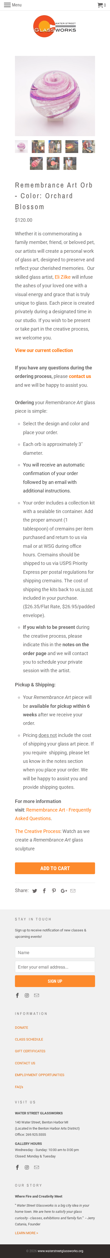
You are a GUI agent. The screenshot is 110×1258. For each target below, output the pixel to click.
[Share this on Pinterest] (53, 891)
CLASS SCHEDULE (29, 1039)
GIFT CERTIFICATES (30, 1051)
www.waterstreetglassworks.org (60, 1251)
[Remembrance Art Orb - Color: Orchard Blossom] (55, 96)
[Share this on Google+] (62, 891)
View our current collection (44, 350)
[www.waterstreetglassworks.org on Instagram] (27, 995)
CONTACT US (25, 1063)
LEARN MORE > (26, 1233)
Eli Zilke (63, 277)
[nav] (13, 5)
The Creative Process (37, 831)
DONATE (21, 1028)
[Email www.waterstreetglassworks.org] (37, 995)
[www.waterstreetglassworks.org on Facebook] (18, 995)
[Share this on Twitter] (34, 891)
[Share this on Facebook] (43, 891)
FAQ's (19, 1087)
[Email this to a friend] (72, 891)
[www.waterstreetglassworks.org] (55, 26)
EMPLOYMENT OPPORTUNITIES (39, 1075)
